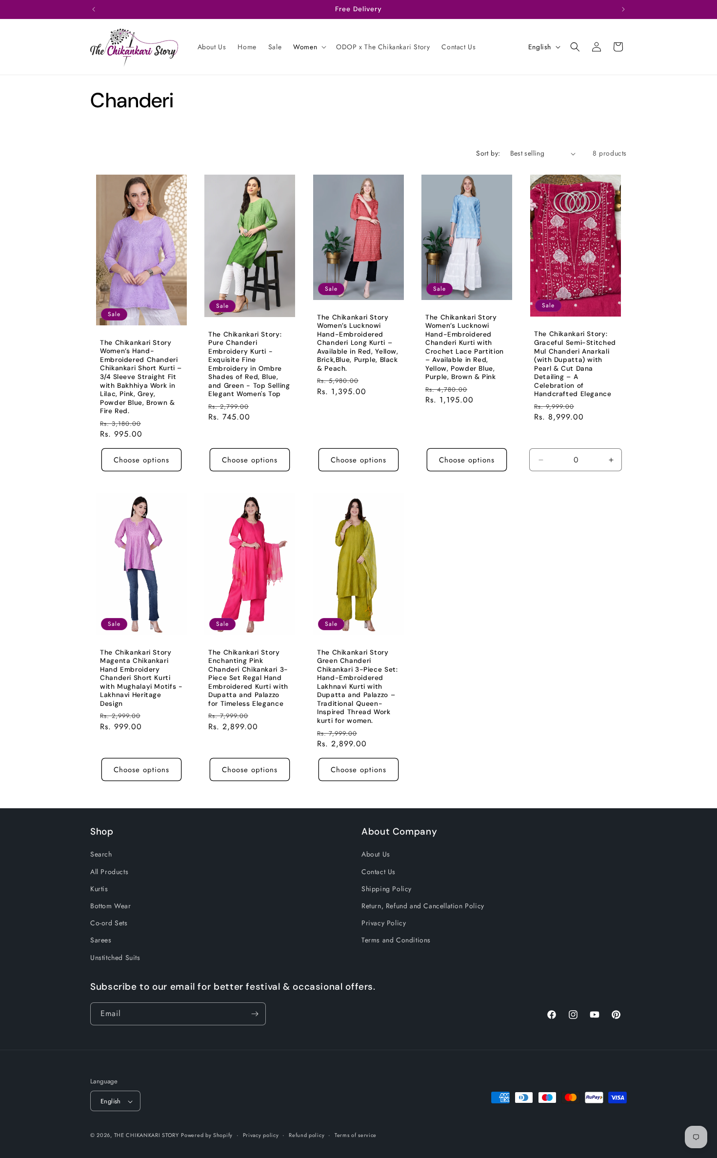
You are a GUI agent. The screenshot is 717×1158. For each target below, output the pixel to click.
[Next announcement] (623, 9)
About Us (375, 854)
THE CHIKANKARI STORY (146, 1135)
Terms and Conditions (396, 940)
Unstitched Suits (115, 957)
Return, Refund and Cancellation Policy (422, 906)
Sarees (101, 940)
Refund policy (306, 1135)
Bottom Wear (110, 906)
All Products (109, 872)
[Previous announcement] (93, 9)
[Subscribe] (254, 1013)
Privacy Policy (383, 923)
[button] (308, 47)
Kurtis (99, 889)
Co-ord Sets (109, 923)
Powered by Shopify (207, 1135)
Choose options (141, 460)
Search (101, 854)
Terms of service (356, 1135)
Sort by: (488, 153)
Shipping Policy (386, 889)
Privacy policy (261, 1135)
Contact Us (378, 872)
